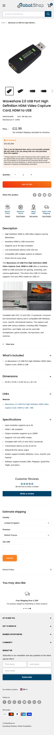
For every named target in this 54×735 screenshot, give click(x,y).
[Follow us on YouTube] (24, 702)
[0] (49, 5)
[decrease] (15, 174)
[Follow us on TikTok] (29, 702)
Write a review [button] (27, 494)
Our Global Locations (10, 689)
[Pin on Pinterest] (39, 195)
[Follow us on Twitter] (9, 702)
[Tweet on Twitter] (44, 195)
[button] (52, 91)
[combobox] (24, 14)
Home (3, 23)
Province (6, 529)
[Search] (48, 14)
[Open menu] (4, 5)
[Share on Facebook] (34, 195)
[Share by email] (49, 195)
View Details (20, 216)
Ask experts (33, 216)
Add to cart (27, 184)
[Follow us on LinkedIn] (34, 702)
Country (6, 517)
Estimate (10, 558)
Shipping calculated (31, 132)
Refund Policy (8, 570)
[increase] (31, 174)
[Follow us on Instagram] (14, 702)
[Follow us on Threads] (39, 702)
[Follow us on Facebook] (4, 702)
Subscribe (27, 677)
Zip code (6, 542)
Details (7, 216)
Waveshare (8, 117)
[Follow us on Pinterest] (19, 702)
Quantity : (7, 175)
